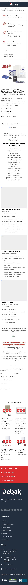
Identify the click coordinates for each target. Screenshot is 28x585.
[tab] (5, 123)
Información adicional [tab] (16, 124)
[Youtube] (18, 510)
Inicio (2, 8)
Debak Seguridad (13, 574)
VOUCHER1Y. (20, 221)
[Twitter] (5, 510)
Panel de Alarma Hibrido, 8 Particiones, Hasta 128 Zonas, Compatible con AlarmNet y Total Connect (7, 422)
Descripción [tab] (5, 124)
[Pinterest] (12, 510)
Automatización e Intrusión (12, 8)
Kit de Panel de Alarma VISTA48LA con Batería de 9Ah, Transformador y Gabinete (7, 452)
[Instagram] (8, 510)
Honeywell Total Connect (7, 10)
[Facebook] (2, 510)
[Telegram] (21, 510)
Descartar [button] (18, 1)
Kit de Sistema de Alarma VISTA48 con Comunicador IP (20, 450)
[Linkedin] (15, 510)
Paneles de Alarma (19, 10)
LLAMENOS (7, 561)
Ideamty (24, 574)
